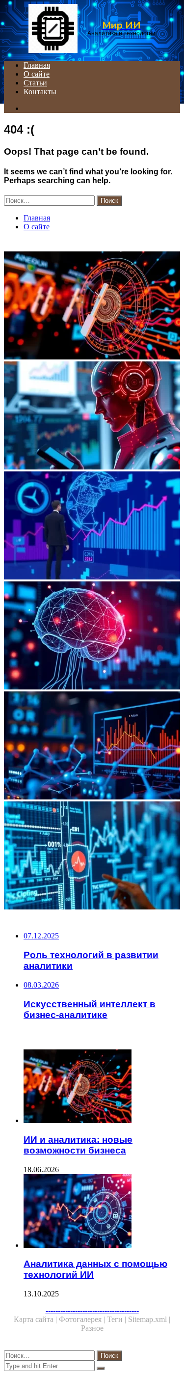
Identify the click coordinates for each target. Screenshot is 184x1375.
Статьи (35, 83)
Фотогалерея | (83, 1319)
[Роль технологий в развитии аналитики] (92, 746)
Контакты (40, 91)
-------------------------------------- (92, 1310)
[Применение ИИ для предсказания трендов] (92, 526)
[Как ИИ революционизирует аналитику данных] (92, 416)
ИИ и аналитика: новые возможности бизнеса (78, 1144)
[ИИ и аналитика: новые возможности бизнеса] (92, 306)
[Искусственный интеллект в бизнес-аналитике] (92, 636)
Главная (37, 65)
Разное (92, 1328)
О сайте (37, 74)
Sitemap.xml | (149, 1319)
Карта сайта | (36, 1319)
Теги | (117, 1319)
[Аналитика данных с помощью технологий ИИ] (102, 1212)
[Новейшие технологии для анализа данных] (92, 856)
